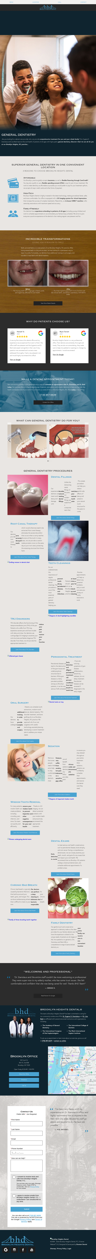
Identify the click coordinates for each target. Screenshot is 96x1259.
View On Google (58, 354)
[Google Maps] (5, 1250)
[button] (9, 440)
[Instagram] (14, 1250)
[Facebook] (23, 1250)
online (73, 390)
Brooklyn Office (24, 1056)
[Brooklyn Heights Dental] (59, 1239)
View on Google (15, 360)
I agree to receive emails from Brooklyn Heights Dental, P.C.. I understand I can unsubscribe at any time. (29, 1198)
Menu (11, 2)
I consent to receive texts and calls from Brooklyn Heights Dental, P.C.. (29, 1182)
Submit (26, 1209)
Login (69, 1248)
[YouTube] (31, 1250)
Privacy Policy (34, 1186)
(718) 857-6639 (48, 395)
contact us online (60, 1041)
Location (35, 2)
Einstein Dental (81, 1244)
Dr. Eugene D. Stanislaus (71, 1016)
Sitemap (53, 1248)
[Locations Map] (72, 1070)
